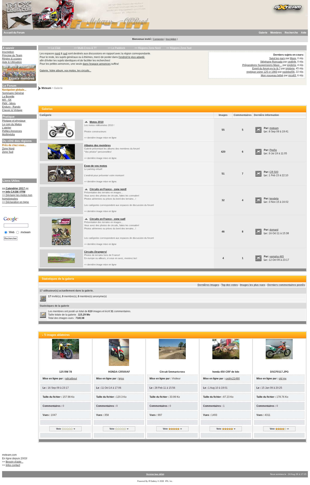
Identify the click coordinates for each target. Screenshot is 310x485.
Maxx (293, 58)
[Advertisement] (19, 166)
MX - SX (6, 99)
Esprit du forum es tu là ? (266, 68)
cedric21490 (232, 378)
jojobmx (291, 65)
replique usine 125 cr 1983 (262, 71)
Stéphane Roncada (271, 61)
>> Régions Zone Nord (148, 48)
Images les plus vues (252, 284)
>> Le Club (54, 48)
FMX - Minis (9, 103)
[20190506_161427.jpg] (61, 151)
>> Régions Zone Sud (178, 48)
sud (65, 53)
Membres (276, 32)
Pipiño (273, 150)
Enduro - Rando (11, 106)
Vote (58, 428)
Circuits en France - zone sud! (107, 219)
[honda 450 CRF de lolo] (225, 348)
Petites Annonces (12, 131)
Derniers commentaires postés (286, 284)
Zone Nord (8, 148)
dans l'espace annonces (97, 63)
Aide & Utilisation (12, 62)
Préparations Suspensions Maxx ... (262, 65)
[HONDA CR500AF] (119, 352)
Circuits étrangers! (95, 251)
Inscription (171, 39)
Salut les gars (277, 58)
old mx (282, 378)
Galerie (263, 32)
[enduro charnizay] (61, 231)
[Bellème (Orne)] (61, 200)
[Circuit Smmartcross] (172, 348)
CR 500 (274, 172)
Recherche (291, 32)
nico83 (292, 75)
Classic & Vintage (12, 110)
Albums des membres (97, 145)
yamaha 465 (277, 256)
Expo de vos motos (95, 165)
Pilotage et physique (14, 120)
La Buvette (8, 96)
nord (57, 53)
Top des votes (229, 284)
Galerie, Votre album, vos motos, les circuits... (65, 70)
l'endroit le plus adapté (131, 57)
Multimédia (8, 134)
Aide (303, 32)
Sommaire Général (13, 93)
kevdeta (274, 198)
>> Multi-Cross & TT (85, 48)
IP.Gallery (152, 481)
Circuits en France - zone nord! (108, 189)
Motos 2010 (97, 122)
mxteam (274, 128)
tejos (121, 378)
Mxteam (46, 88)
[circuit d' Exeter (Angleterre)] (61, 258)
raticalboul (71, 378)
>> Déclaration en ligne (15, 202)
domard (274, 229)
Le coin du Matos (12, 124)
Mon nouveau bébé (272, 75)
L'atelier (6, 127)
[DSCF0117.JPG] (279, 348)
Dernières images (208, 284)
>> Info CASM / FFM (13, 191)
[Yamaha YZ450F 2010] (61, 129)
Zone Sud (7, 151)
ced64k (292, 61)
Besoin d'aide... (14, 461)
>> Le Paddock (116, 48)
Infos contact (13, 465)
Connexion (158, 39)
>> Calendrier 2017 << (15, 188)
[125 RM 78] (65, 348)
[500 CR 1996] (61, 173)
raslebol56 (288, 71)
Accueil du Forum (14, 32)
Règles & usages (12, 58)
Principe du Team (12, 55)
